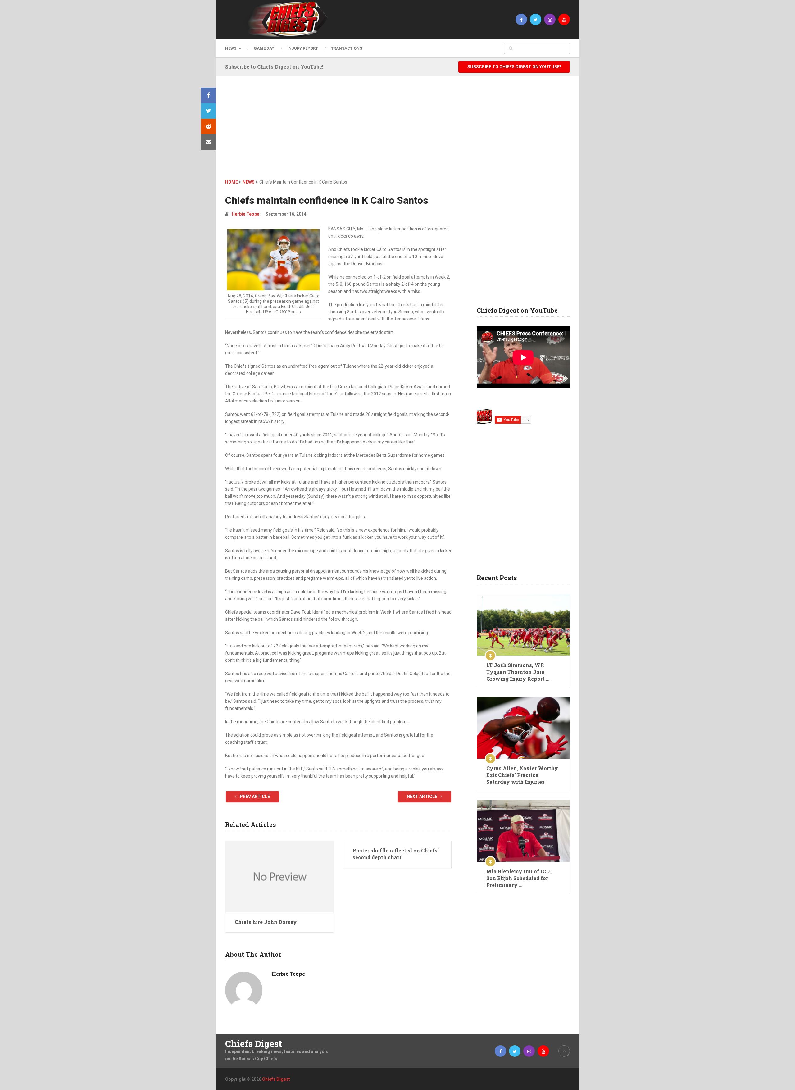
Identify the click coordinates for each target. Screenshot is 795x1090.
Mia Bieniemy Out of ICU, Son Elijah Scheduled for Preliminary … (519, 878)
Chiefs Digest (253, 1043)
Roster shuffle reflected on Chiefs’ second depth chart (395, 854)
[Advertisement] (397, 132)
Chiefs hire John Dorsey (266, 922)
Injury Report (302, 48)
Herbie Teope (245, 213)
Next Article (422, 796)
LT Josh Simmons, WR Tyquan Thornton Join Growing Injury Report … (517, 672)
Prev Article (254, 796)
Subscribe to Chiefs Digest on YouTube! (514, 66)
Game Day (264, 48)
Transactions (346, 48)
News (230, 48)
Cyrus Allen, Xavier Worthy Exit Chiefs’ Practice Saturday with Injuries (522, 775)
